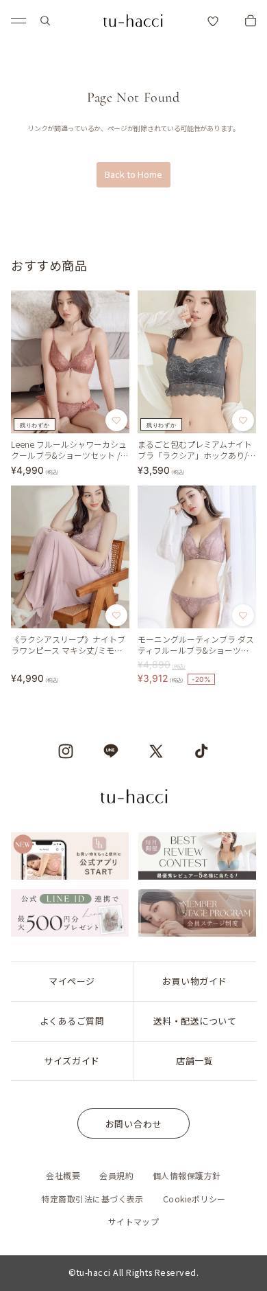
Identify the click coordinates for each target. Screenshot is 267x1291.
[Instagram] (66, 751)
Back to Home (133, 174)
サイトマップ (134, 1221)
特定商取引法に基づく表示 (92, 1198)
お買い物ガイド (194, 980)
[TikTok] (201, 751)
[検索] (45, 20)
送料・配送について (195, 1020)
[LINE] (111, 751)
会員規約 (116, 1175)
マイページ (72, 980)
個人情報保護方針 (187, 1175)
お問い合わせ (133, 1123)
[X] (156, 751)
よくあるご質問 (72, 1020)
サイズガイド (71, 1060)
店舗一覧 (194, 1060)
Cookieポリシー (194, 1198)
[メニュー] (18, 20)
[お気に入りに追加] (116, 420)
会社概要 (63, 1175)
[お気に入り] (213, 20)
